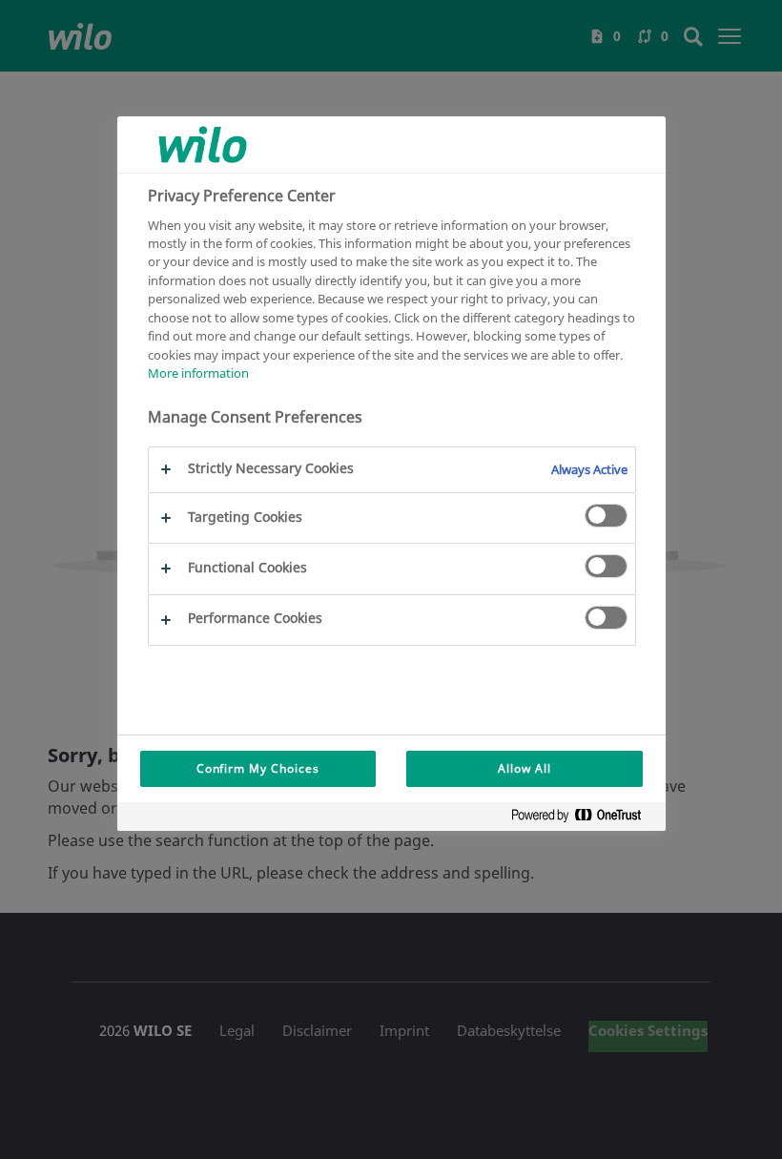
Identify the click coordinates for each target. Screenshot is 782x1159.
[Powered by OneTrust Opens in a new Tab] (583, 819)
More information (198, 373)
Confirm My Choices (257, 768)
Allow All (524, 768)
